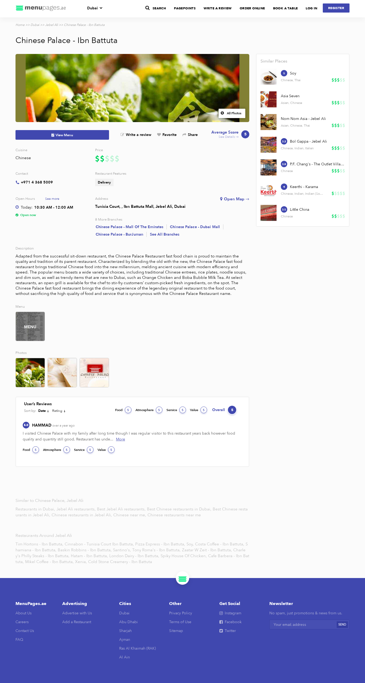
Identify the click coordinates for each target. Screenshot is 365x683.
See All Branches (165, 234)
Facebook (233, 622)
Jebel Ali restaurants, (76, 509)
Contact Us (24, 630)
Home (20, 25)
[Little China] (269, 213)
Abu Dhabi (128, 622)
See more (52, 199)
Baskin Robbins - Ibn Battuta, (85, 550)
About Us (23, 613)
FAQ (19, 639)
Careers (22, 622)
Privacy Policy (180, 613)
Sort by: (30, 410)
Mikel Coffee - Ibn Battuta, (49, 561)
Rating (57, 410)
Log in (311, 8)
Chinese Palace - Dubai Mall (195, 226)
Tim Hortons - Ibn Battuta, (39, 544)
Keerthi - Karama (304, 186)
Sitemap (176, 630)
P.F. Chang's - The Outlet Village (317, 164)
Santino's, (122, 550)
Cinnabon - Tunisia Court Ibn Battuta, (99, 544)
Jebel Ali (51, 25)
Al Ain (124, 657)
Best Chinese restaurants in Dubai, (179, 509)
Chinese (23, 158)
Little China (299, 209)
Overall (222, 409)
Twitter (230, 630)
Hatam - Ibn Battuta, (89, 556)
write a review (218, 8)
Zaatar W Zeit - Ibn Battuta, (207, 550)
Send (342, 625)
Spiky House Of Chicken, (184, 556)
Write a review (138, 134)
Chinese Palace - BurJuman (119, 234)
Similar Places (274, 61)
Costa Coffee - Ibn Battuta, (219, 544)
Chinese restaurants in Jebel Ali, (82, 515)
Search (159, 8)
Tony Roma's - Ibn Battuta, (156, 550)
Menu (30, 327)
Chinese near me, (130, 515)
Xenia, (81, 561)
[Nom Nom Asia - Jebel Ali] (269, 122)
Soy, (190, 544)
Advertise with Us (77, 613)
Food (122, 410)
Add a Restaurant (76, 622)
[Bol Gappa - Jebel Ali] (269, 145)
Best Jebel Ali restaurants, (122, 509)
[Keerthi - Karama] (269, 190)
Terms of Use (180, 622)
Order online (252, 8)
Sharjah (125, 630)
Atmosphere (147, 410)
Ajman (124, 639)
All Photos (234, 113)
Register (336, 8)
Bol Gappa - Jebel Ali (308, 141)
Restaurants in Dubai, (35, 509)
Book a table (285, 8)
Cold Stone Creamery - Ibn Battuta (120, 561)
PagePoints (185, 8)
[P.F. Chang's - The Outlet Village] (269, 167)
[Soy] (269, 77)
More (120, 439)
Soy (293, 73)
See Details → (229, 134)
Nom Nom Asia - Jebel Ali (303, 118)
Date (42, 410)
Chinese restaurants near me (174, 515)
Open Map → (236, 199)
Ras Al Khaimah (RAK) (137, 648)
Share (193, 134)
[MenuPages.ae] (40, 8)
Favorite (169, 134)
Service (175, 410)
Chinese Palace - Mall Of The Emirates (130, 226)
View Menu (64, 135)
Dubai (92, 8)
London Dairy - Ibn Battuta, (134, 556)
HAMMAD (53, 425)
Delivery (104, 182)
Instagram (233, 613)
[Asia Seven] (269, 99)
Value (197, 410)
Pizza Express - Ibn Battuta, (160, 544)
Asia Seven (290, 96)
